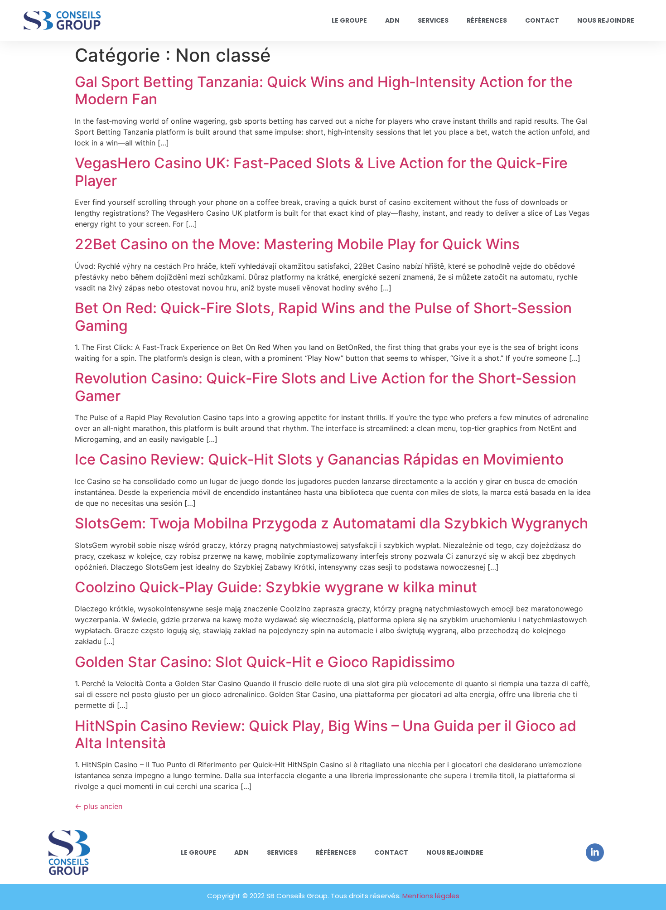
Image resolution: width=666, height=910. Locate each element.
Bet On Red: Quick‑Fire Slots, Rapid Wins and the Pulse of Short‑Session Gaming (323, 316)
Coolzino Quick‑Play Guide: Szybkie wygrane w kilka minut (276, 587)
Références (487, 20)
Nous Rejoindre (605, 20)
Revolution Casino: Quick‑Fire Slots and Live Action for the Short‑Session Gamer (325, 386)
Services (433, 20)
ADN (392, 20)
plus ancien (98, 806)
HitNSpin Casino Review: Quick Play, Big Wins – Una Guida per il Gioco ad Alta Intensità (325, 734)
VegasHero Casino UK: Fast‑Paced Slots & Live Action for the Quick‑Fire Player (321, 171)
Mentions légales (430, 895)
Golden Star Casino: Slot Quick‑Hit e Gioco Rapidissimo (265, 662)
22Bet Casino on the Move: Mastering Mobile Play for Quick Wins (297, 244)
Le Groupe (349, 20)
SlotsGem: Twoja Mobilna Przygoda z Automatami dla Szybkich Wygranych (331, 523)
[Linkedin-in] (595, 852)
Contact (542, 20)
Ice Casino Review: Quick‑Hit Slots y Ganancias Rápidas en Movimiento (319, 459)
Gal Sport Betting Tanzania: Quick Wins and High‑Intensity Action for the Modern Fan (324, 90)
